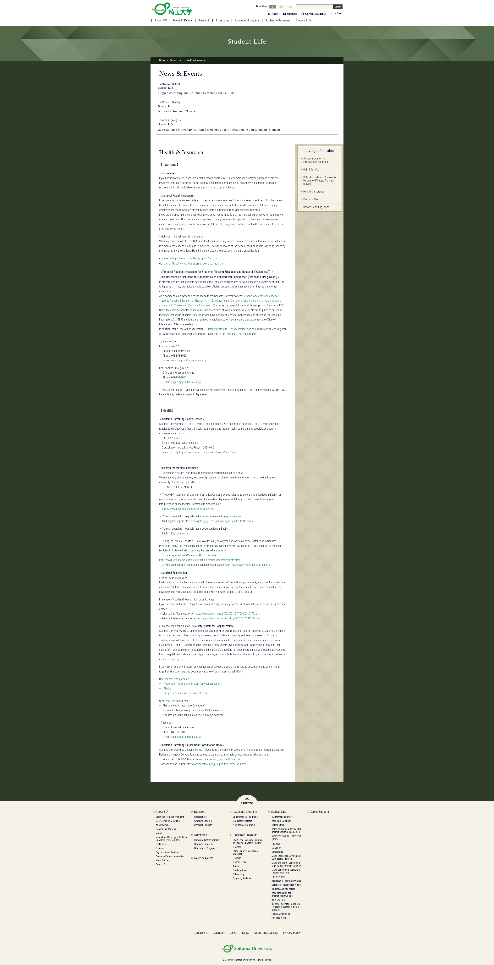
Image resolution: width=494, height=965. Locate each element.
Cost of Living (240, 862)
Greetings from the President (170, 816)
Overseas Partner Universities (170, 856)
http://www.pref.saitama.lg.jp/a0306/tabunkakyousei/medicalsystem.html (199, 560)
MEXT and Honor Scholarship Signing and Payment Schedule (286, 864)
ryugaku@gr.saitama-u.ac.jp (186, 382)
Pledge (168, 688)
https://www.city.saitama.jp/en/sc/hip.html (197, 263)
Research (204, 20)
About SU (161, 20)
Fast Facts (161, 844)
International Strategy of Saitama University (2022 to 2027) (171, 838)
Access (232, 932)
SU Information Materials (168, 820)
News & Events (182, 20)
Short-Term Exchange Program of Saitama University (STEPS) (247, 841)
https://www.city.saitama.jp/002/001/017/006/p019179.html (227, 613)
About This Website (266, 932)
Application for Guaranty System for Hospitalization (192, 683)
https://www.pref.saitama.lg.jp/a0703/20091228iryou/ (231, 618)
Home (275, 13)
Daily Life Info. (311, 169)
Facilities (276, 843)
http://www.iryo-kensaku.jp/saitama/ (251, 564)
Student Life (303, 20)
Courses (237, 846)
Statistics (160, 848)
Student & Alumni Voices (283, 888)
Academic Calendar (281, 820)
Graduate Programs (203, 844)
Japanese (292, 13)
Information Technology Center (287, 880)
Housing (237, 857)
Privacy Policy (292, 932)
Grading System (240, 870)
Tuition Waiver (278, 876)
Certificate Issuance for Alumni (286, 884)
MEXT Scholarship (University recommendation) (286, 871)
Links (245, 932)
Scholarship (238, 874)
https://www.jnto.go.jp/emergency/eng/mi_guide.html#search (219, 521)
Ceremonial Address (166, 829)
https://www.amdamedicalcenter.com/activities (188, 508)
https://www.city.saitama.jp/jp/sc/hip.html (194, 258)
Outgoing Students (242, 878)
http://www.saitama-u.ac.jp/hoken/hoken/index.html (207, 452)
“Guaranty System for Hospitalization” (225, 329)
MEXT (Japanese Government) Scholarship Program (286, 857)
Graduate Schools (203, 820)
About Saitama (163, 824)
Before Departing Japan (316, 207)
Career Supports (319, 811)
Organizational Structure (167, 852)
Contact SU (161, 864)
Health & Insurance (314, 191)
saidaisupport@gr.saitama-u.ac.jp (189, 360)
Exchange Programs (277, 20)
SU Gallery (276, 847)
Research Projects (203, 824)
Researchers (200, 816)
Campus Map (278, 824)
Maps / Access (163, 860)
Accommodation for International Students (315, 160)
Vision (159, 833)
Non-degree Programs (205, 848)
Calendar (218, 932)
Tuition (236, 866)
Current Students (315, 13)
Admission (222, 20)
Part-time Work (311, 199)
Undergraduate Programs (206, 840)
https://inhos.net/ (180, 533)
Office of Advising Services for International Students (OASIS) (286, 830)
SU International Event (282, 816)
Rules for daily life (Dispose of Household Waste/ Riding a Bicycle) (320, 181)
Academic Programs (247, 20)
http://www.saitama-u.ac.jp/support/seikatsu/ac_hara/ (216, 764)
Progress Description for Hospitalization (186, 693)
